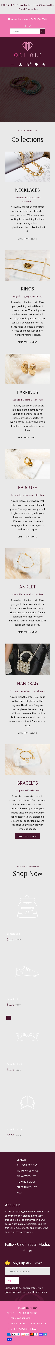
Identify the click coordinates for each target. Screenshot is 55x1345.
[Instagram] (30, 26)
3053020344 (40, 19)
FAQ (19, 1192)
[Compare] (43, 64)
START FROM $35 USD (27, 733)
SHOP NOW (44, 106)
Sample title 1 (14, 933)
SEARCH (21, 1159)
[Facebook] (25, 26)
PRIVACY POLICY (26, 1176)
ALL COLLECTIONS (27, 1165)
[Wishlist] (36, 64)
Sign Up (12, 1280)
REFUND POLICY (26, 1181)
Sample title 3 (14, 1064)
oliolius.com (31, 1308)
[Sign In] (20, 64)
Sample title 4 (14, 1129)
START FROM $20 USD (27, 342)
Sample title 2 (14, 998)
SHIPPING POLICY (27, 1187)
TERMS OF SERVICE (27, 1170)
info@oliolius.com (20, 19)
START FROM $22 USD (27, 238)
